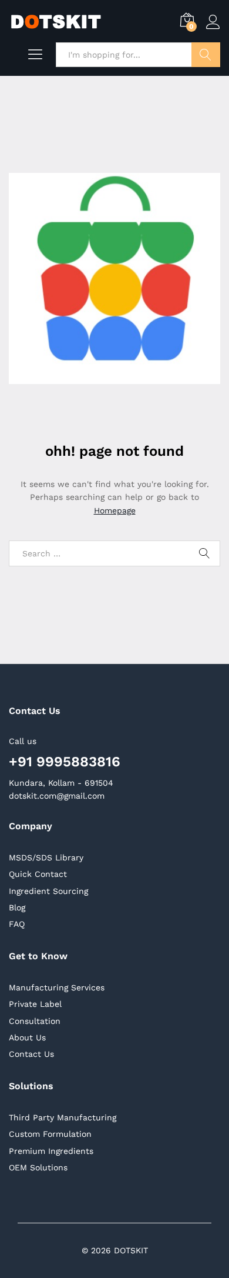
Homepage (115, 510)
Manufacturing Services (57, 987)
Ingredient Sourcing (48, 891)
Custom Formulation (50, 1134)
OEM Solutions (38, 1167)
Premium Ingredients (51, 1151)
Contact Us (31, 1054)
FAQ (17, 924)
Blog (17, 907)
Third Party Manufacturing (62, 1117)
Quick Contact (38, 874)
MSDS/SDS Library (46, 857)
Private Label (35, 1004)
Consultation (34, 1021)
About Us (27, 1037)
